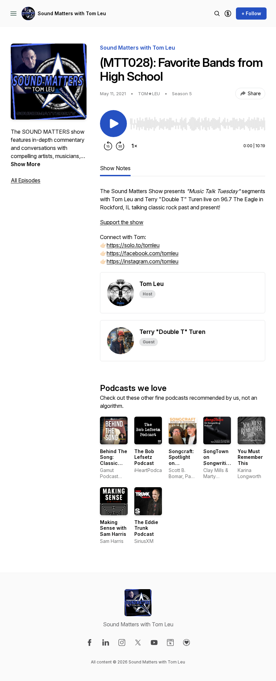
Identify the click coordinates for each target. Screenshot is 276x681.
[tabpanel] (182, 229)
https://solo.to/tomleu (133, 245)
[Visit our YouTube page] (154, 642)
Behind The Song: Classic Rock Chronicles (113, 463)
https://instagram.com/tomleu (142, 261)
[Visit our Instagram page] (121, 642)
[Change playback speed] (134, 146)
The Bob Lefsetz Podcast (144, 457)
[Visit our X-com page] (138, 642)
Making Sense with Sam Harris (113, 528)
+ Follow (251, 13)
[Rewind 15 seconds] (108, 146)
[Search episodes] (217, 13)
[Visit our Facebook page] (89, 642)
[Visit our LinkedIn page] (105, 642)
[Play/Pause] (113, 123)
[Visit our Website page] (170, 642)
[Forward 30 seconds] (120, 146)
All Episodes (25, 180)
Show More (25, 164)
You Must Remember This (250, 457)
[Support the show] (228, 13)
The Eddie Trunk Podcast (146, 528)
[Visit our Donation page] (186, 642)
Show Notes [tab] (115, 168)
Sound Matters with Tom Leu (72, 13)
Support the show (121, 222)
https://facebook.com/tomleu (142, 253)
